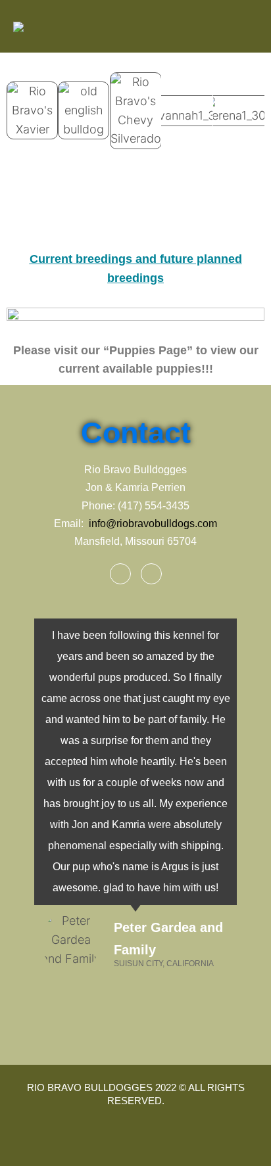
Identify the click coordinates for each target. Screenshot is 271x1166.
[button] (19, 104)
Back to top (247, 1142)
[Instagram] (151, 573)
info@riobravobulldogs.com (153, 523)
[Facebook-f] (120, 573)
